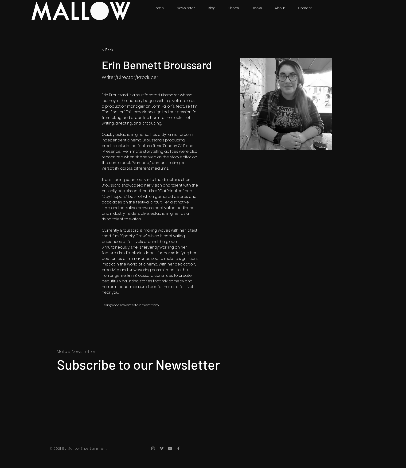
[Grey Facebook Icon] (178, 448)
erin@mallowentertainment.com (131, 305)
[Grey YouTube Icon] (170, 448)
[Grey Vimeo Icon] (161, 448)
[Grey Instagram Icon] (153, 448)
